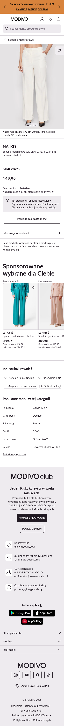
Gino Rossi (9, 415)
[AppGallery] (32, 621)
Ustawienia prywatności (37, 705)
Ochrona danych (42, 720)
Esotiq (6, 431)
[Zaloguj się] (42, 19)
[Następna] (59, 7)
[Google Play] (20, 613)
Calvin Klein (40, 407)
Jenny (36, 423)
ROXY (36, 431)
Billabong (8, 423)
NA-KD (9, 146)
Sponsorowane (9, 281)
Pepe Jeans (9, 439)
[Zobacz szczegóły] (59, 233)
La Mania (8, 407)
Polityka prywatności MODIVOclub (30, 715)
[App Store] (44, 613)
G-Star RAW (40, 439)
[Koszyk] (58, 19)
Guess (6, 446)
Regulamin (16, 705)
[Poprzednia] (5, 7)
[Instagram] (16, 675)
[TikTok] (48, 675)
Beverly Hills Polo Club (46, 446)
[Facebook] (37, 675)
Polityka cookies (21, 720)
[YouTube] (27, 675)
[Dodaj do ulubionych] (59, 50)
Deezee (37, 415)
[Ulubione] (50, 19)
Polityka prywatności (30, 710)
